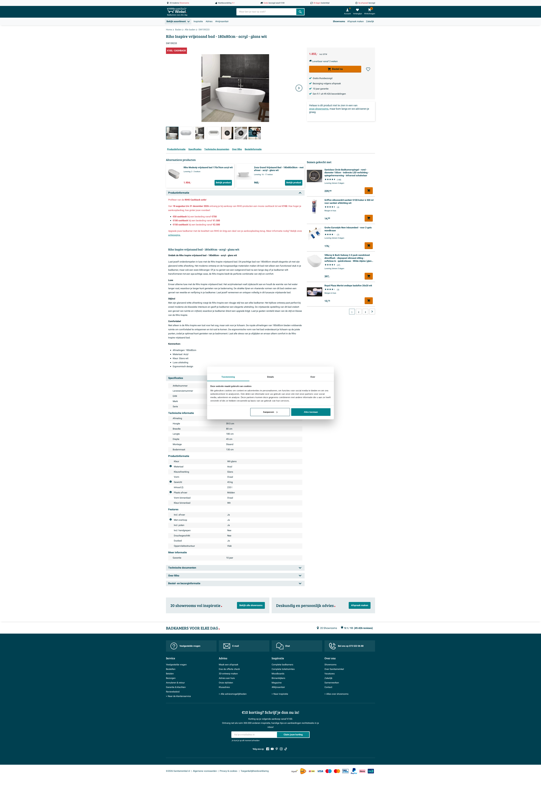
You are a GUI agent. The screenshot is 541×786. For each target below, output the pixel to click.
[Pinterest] (276, 749)
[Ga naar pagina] (372, 311)
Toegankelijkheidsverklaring (255, 771)
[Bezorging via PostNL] (303, 771)
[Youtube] (272, 749)
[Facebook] (267, 749)
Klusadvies (224, 687)
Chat (287, 646)
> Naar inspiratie (280, 694)
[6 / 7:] (241, 133)
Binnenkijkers (278, 678)
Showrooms (339, 21)
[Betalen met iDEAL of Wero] (312, 771)
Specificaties (194, 149)
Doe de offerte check (229, 669)
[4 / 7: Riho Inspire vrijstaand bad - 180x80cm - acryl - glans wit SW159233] (213, 133)
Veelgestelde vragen (189, 646)
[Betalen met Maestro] (328, 771)
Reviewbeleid (172, 691)
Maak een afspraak (228, 664)
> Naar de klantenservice (178, 696)
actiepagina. (174, 235)
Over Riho (237, 149)
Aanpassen (268, 412)
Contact (328, 687)
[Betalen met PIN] (345, 771)
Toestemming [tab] (228, 377)
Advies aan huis (227, 678)
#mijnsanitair (222, 21)
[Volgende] (299, 88)
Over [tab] (312, 377)
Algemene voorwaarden (205, 771)
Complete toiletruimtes (283, 669)
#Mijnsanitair (278, 687)
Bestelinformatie (253, 149)
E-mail (235, 646)
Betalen (170, 673)
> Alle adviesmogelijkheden (233, 694)
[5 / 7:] (227, 133)
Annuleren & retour (175, 682)
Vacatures (329, 673)
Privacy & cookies (229, 771)
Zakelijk (370, 21)
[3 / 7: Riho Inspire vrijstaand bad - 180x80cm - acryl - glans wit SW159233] (199, 133)
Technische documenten (216, 149)
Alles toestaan (311, 412)
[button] (368, 69)
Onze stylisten (226, 682)
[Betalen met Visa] (320, 771)
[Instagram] (281, 749)
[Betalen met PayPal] (354, 771)
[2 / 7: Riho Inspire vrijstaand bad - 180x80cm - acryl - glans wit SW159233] (186, 133)
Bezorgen (171, 678)
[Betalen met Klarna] (362, 771)
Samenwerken (331, 682)
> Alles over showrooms (336, 694)
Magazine (277, 682)
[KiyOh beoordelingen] (295, 771)
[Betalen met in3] (371, 771)
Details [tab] (270, 377)
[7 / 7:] (254, 133)
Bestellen (170, 669)
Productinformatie (176, 149)
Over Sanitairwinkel (334, 669)
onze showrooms (318, 108)
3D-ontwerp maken (228, 673)
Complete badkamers (282, 664)
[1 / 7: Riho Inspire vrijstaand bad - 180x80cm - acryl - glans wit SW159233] (172, 133)
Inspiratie (198, 21)
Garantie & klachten (176, 687)
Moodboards (278, 673)
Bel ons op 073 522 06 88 (350, 646)
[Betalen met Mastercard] (337, 771)
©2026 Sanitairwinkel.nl (178, 771)
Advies (209, 21)
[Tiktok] (285, 749)
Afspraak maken (355, 21)
